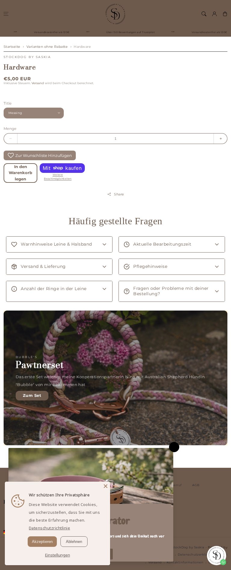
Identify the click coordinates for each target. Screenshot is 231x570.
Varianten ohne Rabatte (47, 46)
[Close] (106, 486)
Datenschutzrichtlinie (49, 528)
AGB (195, 485)
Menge (10, 128)
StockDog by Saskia (27, 57)
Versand (38, 83)
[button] (6, 13)
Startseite (12, 46)
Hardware (82, 46)
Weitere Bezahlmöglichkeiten (58, 176)
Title (8, 103)
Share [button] (119, 194)
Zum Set (32, 395)
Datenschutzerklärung (196, 554)
